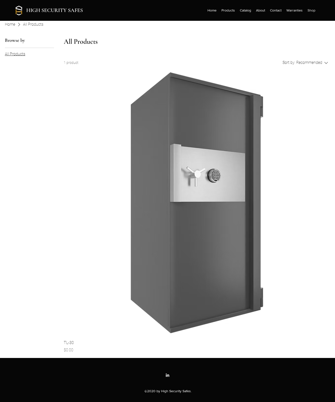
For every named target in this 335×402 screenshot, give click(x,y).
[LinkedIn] (167, 375)
